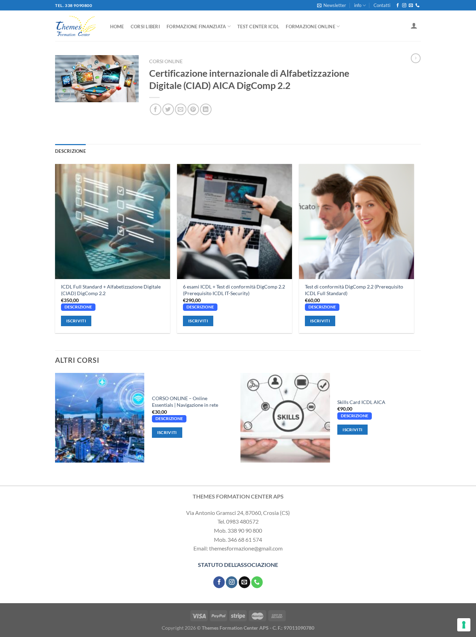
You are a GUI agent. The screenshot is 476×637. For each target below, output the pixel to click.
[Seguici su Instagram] (404, 5)
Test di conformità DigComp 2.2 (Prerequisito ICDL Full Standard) (354, 290)
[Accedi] (414, 25)
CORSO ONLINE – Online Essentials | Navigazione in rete (185, 401)
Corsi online (166, 61)
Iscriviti (76, 320)
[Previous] (55, 420)
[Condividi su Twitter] (168, 109)
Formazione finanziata (196, 26)
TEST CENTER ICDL (258, 26)
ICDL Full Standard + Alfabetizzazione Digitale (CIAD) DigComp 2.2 (111, 290)
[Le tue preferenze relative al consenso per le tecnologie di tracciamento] (463, 624)
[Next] (419, 420)
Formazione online (310, 26)
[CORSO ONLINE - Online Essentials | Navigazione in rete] (99, 417)
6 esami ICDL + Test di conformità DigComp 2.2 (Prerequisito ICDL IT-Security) (234, 290)
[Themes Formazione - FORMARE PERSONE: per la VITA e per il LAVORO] (75, 26)
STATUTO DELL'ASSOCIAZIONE (238, 564)
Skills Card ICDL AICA (361, 402)
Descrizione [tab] (70, 151)
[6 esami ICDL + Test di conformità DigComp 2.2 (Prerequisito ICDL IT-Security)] (234, 221)
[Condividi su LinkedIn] (206, 109)
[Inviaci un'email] (411, 5)
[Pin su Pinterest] (193, 109)
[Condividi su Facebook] (155, 109)
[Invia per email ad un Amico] (180, 109)
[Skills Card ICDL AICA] (285, 417)
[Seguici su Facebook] (398, 5)
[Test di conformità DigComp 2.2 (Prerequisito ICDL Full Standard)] (356, 221)
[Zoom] (64, 94)
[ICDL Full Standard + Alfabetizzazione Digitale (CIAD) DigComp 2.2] (112, 221)
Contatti (382, 5)
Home (117, 26)
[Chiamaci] (417, 5)
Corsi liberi (145, 26)
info (357, 5)
